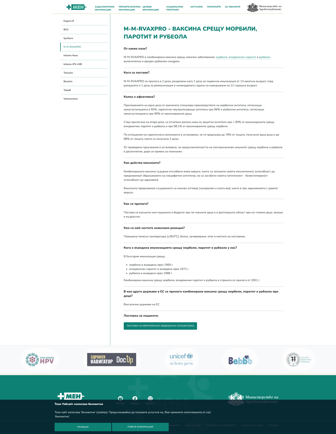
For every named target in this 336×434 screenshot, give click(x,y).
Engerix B (69, 21)
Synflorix (68, 38)
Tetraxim (68, 72)
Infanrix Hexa (71, 55)
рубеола (264, 57)
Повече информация (140, 427)
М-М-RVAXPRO (72, 47)
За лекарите (232, 7)
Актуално (196, 7)
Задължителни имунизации (104, 8)
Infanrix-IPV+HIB (73, 64)
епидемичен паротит (242, 57)
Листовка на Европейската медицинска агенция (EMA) (160, 326)
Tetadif (67, 90)
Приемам (82, 427)
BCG (66, 29)
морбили (221, 57)
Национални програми (174, 8)
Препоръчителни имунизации (129, 8)
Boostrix (68, 81)
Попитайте (214, 7)
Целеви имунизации (151, 8)
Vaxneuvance (71, 98)
